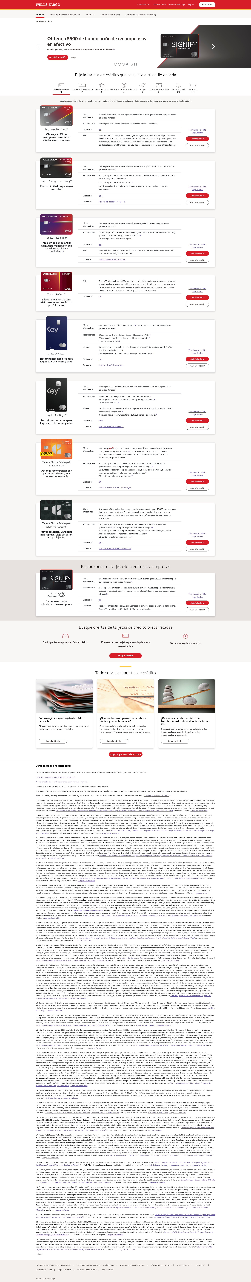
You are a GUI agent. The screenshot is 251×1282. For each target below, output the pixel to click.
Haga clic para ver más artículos (125, 754)
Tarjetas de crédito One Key (111, 365)
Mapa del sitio (200, 1265)
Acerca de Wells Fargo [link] (177, 5)
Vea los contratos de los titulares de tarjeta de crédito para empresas (61, 782)
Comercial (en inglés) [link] (110, 14)
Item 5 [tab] (131, 64)
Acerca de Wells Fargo (44, 1270)
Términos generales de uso (161, 1265)
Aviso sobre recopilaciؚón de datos (132, 1265)
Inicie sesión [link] (207, 4)
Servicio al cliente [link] (159, 5)
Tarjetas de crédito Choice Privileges (115, 487)
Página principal (108, 1270)
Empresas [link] (90, 14)
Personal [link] (40, 14)
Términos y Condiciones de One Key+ (49, 1045)
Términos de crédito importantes (197, 131)
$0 (100, 482)
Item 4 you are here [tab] (127, 64)
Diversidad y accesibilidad (86, 1270)
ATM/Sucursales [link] (143, 5)
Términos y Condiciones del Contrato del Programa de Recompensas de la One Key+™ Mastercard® (170, 1045)
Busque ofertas (125, 655)
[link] (48, 4)
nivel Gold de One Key (146, 1025)
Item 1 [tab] (115, 64)
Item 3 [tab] (123, 64)
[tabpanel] (125, 46)
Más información (57, 57)
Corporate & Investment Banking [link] (141, 14)
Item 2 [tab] (119, 64)
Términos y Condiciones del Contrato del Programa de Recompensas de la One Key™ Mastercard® (72, 960)
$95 (101, 543)
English (191, 5)
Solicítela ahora (197, 138)
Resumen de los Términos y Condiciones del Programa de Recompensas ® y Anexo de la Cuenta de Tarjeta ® (114, 811)
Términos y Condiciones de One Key (157, 796)
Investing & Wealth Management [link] (65, 14)
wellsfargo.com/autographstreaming (89, 910)
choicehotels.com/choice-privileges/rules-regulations (168, 1165)
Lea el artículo (53, 741)
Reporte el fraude (183, 1265)
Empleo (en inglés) (65, 1270)
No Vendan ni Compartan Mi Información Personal (96, 1265)
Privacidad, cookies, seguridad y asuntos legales (53, 1265)
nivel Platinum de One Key (158, 1113)
